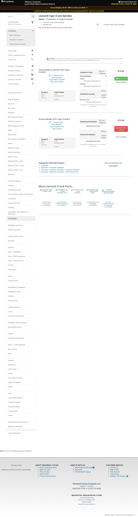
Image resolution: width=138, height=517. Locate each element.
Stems (10, 387)
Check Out (133, 2)
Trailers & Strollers (14, 402)
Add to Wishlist (121, 82)
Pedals (10, 334)
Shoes (10, 373)
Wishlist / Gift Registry (16, 66)
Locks (10, 311)
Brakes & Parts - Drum (16, 165)
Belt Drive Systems (14, 121)
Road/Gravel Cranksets (18, 44)
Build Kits (11, 174)
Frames (10, 265)
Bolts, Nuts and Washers (16, 139)
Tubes (10, 415)
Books (10, 143)
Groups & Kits (13, 280)
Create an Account (48, 4)
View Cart (124, 2)
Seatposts (11, 365)
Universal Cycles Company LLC (87, 484)
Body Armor (12, 135)
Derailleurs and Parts (15, 225)
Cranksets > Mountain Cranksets (52, 167)
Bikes (10, 130)
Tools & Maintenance (15, 398)
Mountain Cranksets (17, 40)
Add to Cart (122, 78)
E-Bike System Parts (15, 236)
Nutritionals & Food (14, 327)
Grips (10, 276)
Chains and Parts (14, 203)
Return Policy (44, 474)
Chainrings (12, 199)
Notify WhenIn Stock (121, 129)
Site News (78, 470)
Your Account (115, 472)
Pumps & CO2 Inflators (16, 338)
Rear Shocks (12, 349)
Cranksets (12, 218)
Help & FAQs (114, 470)
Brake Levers (12, 157)
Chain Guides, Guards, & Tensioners (20, 194)
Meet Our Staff (45, 470)
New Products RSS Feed (84, 467)
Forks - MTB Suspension (16, 256)
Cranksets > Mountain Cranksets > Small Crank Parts (59, 172)
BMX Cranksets (15, 35)
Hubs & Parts (12, 300)
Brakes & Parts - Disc (15, 161)
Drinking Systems (14, 230)
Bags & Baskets (13, 99)
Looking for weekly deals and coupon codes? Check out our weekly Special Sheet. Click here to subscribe (69, 11)
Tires (10, 393)
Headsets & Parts (14, 292)
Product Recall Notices (48, 476)
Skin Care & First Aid (15, 378)
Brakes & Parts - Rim (15, 170)
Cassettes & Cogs (14, 190)
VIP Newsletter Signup (83, 472)
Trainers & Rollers (14, 407)
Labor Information (14, 433)
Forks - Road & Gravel (16, 261)
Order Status (35, 4)
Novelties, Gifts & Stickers (17, 323)
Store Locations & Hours (16, 55)
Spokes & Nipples (14, 382)
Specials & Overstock (15, 75)
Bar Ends (11, 104)
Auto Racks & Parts (15, 93)
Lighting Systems (14, 307)
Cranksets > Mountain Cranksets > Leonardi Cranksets (60, 170)
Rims (10, 353)
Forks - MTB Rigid (14, 252)
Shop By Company (14, 79)
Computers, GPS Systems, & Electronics (18, 213)
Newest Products (14, 71)
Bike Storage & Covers (16, 126)
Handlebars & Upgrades (16, 287)
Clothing (11, 207)
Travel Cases (12, 411)
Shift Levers (12, 369)
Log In (27, 4)
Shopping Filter (13, 22)
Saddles (11, 360)
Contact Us (12, 59)
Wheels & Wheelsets (15, 426)
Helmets (11, 296)
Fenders (11, 247)
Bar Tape (11, 108)
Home (41, 19)
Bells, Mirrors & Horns (15, 117)
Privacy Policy (45, 472)
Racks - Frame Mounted (16, 345)
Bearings (11, 112)
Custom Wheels (13, 84)
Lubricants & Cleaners (16, 316)
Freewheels (12, 269)
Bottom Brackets (14, 152)
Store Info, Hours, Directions (86, 504)
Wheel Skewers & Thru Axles (18, 422)
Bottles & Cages (13, 148)
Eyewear (11, 241)
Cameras (11, 185)
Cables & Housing (14, 181)
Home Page (12, 51)
